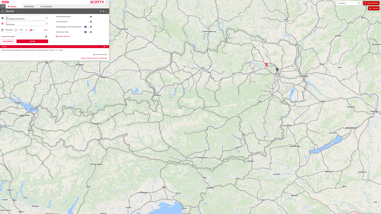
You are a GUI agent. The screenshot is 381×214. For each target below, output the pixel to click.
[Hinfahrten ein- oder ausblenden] (107, 47)
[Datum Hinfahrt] (2, 30)
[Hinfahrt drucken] (104, 47)
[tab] (14, 6)
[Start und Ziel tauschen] (47, 23)
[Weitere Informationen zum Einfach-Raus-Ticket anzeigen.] (85, 32)
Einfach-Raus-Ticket (62, 32)
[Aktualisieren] (100, 11)
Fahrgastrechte (103, 58)
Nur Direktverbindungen (63, 16)
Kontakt (89, 58)
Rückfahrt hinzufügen (8, 36)
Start (7, 17)
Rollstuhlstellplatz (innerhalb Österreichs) (68, 27)
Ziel (7, 22)
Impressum (95, 58)
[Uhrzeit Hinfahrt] (16, 30)
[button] (378, 206)
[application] (190, 107)
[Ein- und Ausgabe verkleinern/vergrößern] (107, 2)
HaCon (377, 213)
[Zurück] (2, 11)
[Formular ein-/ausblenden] (106, 11)
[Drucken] (103, 11)
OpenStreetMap (356, 213)
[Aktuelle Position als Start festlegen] (47, 18)
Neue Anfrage (8, 41)
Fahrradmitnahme (61, 21)
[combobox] (24, 18)
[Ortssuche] (358, 3)
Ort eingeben (341, 3)
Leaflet (340, 213)
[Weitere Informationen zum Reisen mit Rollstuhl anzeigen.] (85, 27)
